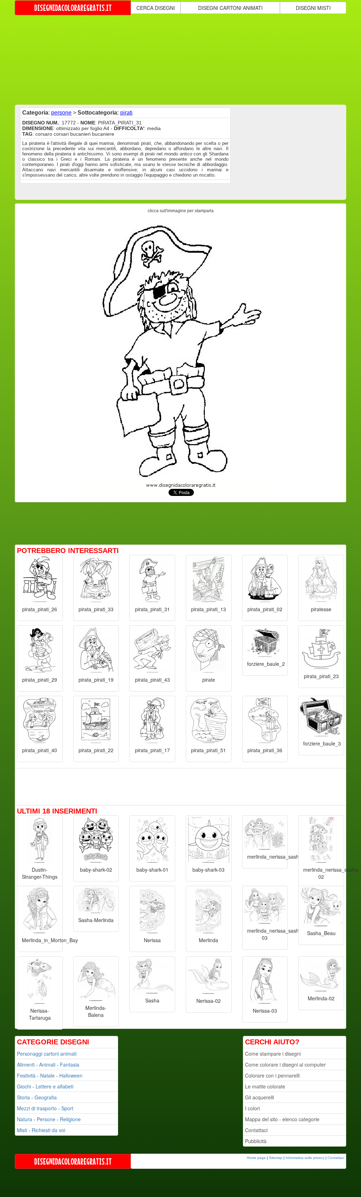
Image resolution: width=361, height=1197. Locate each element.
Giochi (24, 1086)
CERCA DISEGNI (155, 7)
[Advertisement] (186, 59)
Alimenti (26, 1064)
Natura (24, 1119)
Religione (70, 1119)
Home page (256, 1158)
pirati (126, 113)
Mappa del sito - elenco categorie (282, 1119)
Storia (23, 1097)
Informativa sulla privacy (305, 1158)
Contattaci (256, 1130)
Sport (67, 1108)
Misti (22, 1130)
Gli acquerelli (259, 1097)
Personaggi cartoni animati (47, 1053)
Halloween (70, 1075)
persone (61, 113)
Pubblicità (256, 1140)
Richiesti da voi (48, 1130)
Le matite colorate (265, 1086)
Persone (46, 1119)
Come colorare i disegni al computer (285, 1064)
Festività (26, 1075)
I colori (252, 1108)
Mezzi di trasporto (37, 1108)
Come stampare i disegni (273, 1053)
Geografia (46, 1097)
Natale (47, 1075)
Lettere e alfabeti (54, 1086)
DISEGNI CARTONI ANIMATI (230, 7)
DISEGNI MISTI (313, 7)
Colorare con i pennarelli (272, 1075)
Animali (47, 1064)
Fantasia (69, 1064)
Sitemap (275, 1158)
